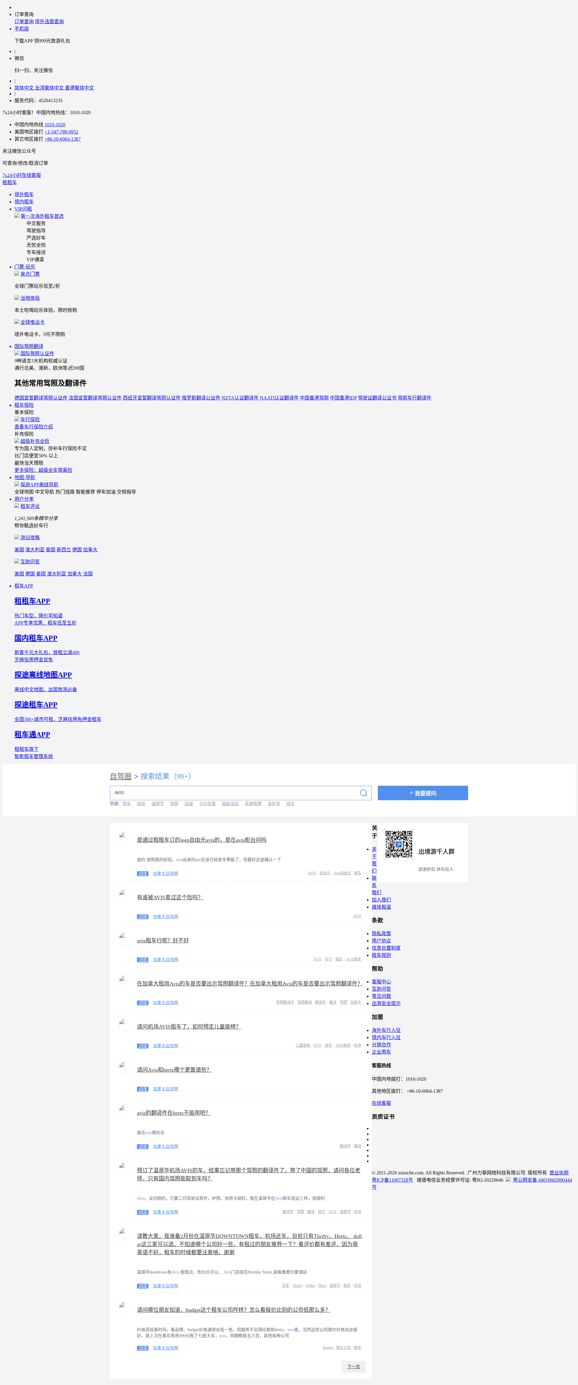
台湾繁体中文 (50, 87)
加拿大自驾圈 (165, 873)
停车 (127, 803)
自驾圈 (121, 776)
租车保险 (24, 405)
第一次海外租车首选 (42, 216)
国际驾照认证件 (37, 353)
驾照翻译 (304, 1002)
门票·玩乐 (24, 266)
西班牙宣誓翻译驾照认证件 (152, 397)
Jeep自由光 (342, 873)
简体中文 (24, 87)
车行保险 (30, 419)
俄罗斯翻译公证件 (201, 397)
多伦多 (274, 803)
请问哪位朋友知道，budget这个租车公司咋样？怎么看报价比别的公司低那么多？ (234, 1310)
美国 (19, 549)
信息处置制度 (386, 948)
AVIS (312, 873)
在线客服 (381, 1103)
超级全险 (230, 803)
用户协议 (381, 940)
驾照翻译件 (285, 1002)
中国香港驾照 (314, 397)
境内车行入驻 (386, 1037)
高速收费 (253, 803)
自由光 (324, 873)
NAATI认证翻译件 (279, 397)
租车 (357, 873)
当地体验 (30, 298)
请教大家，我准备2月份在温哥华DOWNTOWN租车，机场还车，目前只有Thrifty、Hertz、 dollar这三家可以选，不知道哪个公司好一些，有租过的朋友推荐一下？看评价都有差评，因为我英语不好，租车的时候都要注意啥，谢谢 (249, 1244)
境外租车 (24, 194)
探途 (141, 803)
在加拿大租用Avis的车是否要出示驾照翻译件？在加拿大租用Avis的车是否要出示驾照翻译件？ (250, 984)
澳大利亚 (35, 549)
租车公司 (343, 1347)
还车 (285, 1285)
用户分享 (24, 499)
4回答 (142, 1212)
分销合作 (381, 1044)
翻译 (333, 1002)
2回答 (142, 917)
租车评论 (30, 506)
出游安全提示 (386, 1003)
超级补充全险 (34, 441)
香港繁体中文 (79, 87)
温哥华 (157, 803)
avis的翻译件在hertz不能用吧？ (174, 1113)
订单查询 (24, 21)
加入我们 (381, 899)
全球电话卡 (32, 322)
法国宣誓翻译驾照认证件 (95, 397)
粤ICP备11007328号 (392, 1180)
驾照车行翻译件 (414, 397)
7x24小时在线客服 (21, 175)
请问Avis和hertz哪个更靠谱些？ (174, 1070)
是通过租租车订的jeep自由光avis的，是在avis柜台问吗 (201, 840)
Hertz (322, 1285)
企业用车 (381, 1051)
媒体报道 (381, 907)
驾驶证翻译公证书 (377, 397)
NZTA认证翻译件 (240, 397)
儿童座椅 (303, 1045)
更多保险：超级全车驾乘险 (43, 470)
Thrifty (298, 1285)
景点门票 (30, 274)
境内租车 (24, 201)
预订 (321, 1212)
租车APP (23, 585)
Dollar (310, 1285)
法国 (88, 573)
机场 (357, 1045)
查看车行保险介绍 (33, 426)
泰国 (50, 549)
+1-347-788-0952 (61, 131)
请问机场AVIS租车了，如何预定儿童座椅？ (189, 1027)
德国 (77, 549)
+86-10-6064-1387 (63, 139)
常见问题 (381, 996)
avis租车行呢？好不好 (163, 941)
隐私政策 (381, 933)
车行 (328, 959)
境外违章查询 (49, 21)
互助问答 (30, 561)
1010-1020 (55, 124)
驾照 (174, 803)
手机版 (21, 28)
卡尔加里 (207, 803)
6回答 (142, 1286)
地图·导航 (24, 477)
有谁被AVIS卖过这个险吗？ (170, 898)
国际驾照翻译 (28, 346)
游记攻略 (30, 537)
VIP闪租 (23, 209)
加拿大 (90, 549)
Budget (328, 1347)
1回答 (142, 874)
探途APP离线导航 (39, 484)
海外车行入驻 (386, 1030)
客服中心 (381, 981)
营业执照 (559, 1172)
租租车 (9, 182)
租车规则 (381, 955)
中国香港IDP (343, 397)
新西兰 (64, 549)
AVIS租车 (353, 959)
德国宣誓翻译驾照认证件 (40, 397)
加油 (189, 803)
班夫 (290, 803)
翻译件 (320, 1002)
